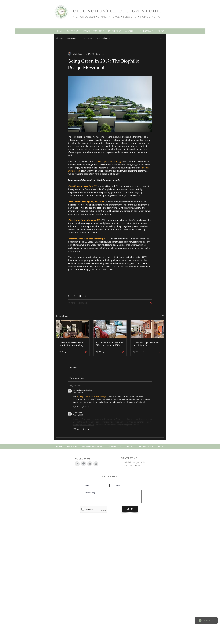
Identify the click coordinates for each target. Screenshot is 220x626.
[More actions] (151, 53)
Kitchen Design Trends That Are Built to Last (146, 344)
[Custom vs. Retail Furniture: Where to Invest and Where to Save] (110, 329)
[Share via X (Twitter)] (74, 296)
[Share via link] (85, 296)
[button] (161, 38)
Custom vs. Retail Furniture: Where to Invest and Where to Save (109, 344)
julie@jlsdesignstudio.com (137, 462)
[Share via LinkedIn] (80, 296)
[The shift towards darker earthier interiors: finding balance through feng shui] (72, 329)
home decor (87, 38)
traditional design (103, 38)
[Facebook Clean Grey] (77, 463)
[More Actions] (151, 391)
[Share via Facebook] (69, 296)
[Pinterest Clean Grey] (83, 463)
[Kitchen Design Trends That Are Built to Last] (147, 329)
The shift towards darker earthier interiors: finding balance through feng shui (71, 344)
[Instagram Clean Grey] (95, 463)
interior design (72, 38)
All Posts (59, 38)
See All (161, 316)
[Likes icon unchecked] (74, 406)
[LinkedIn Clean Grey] (89, 463)
